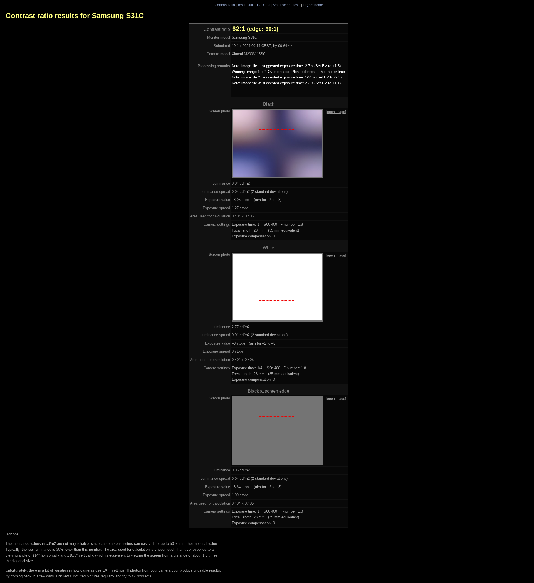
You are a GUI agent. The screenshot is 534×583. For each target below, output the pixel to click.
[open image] (336, 112)
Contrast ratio (225, 5)
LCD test (263, 5)
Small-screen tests (286, 5)
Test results (246, 5)
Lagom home (313, 5)
